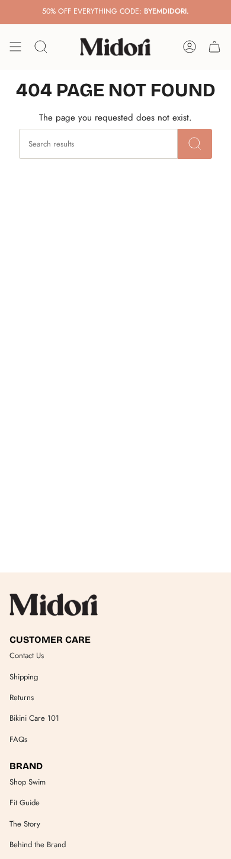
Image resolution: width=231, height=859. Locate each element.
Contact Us (26, 655)
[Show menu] (15, 46)
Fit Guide (24, 802)
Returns (21, 697)
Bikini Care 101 (34, 718)
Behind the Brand (37, 844)
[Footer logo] (53, 604)
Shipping (23, 676)
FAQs (18, 739)
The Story (24, 823)
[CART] (214, 46)
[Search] (195, 144)
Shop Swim (27, 782)
